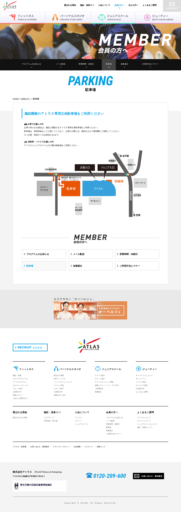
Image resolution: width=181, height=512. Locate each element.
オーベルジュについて (144, 375)
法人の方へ (133, 5)
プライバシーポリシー (61, 447)
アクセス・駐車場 (19, 447)
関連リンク (101, 447)
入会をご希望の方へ (20, 398)
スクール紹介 (100, 375)
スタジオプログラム (20, 379)
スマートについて (144, 421)
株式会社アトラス (37, 472)
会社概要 (77, 447)
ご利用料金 (99, 389)
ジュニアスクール (111, 369)
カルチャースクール (20, 385)
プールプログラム (19, 382)
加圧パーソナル (60, 379)
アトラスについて (144, 418)
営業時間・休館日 (86, 64)
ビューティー (150, 369)
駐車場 (109, 64)
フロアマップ (49, 418)
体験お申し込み (60, 395)
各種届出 (124, 64)
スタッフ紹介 (18, 389)
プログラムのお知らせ (31, 64)
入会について (104, 5)
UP (174, 505)
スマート (78, 421)
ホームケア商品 (142, 385)
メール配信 (60, 64)
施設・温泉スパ (87, 5)
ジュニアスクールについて (147, 424)
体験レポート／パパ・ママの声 (106, 385)
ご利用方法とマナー (150, 64)
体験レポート (18, 395)
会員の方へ (119, 5)
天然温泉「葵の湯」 (51, 421)
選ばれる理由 (70, 5)
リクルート (89, 447)
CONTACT (172, 8)
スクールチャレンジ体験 (104, 382)
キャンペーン (141, 379)
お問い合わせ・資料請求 (39, 447)
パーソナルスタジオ (70, 369)
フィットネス (26, 369)
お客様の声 (17, 392)
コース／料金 (59, 385)
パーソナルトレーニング (63, 382)
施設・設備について (144, 427)
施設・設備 (17, 375)
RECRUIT (30, 347)
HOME (16, 99)
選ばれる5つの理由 (20, 418)
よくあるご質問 (150, 5)
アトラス (78, 418)
